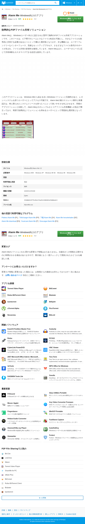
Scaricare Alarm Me (28, 221)
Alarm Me (26, 15)
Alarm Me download (9, 221)
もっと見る (42, 498)
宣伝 (15, 510)
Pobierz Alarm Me (8, 217)
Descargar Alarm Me (47, 221)
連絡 (9, 510)
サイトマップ (25, 510)
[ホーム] (2, 9)
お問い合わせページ (13, 275)
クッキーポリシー (19, 514)
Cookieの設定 (71, 514)
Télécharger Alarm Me (27, 217)
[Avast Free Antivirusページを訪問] (70, 14)
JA (78, 3)
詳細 (3, 510)
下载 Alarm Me (45, 217)
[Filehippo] (7, 3)
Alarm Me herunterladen (65, 217)
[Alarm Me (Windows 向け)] (4, 17)
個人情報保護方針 (35, 514)
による (12, 19)
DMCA (60, 514)
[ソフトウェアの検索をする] (55, 3)
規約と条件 (6, 514)
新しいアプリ (50, 514)
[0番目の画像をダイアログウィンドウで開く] (18, 129)
